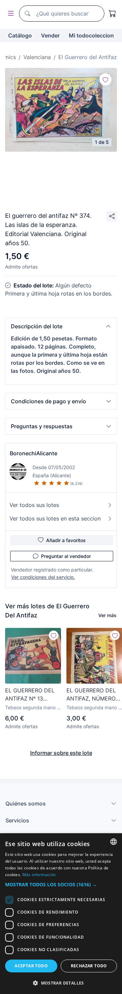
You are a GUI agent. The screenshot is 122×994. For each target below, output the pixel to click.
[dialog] (61, 913)
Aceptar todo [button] (31, 966)
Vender (50, 35)
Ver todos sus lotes (34, 505)
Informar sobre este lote (61, 752)
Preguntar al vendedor (66, 556)
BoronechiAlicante (33, 453)
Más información (39, 874)
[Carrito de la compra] (112, 13)
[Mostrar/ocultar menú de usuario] (9, 13)
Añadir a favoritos (66, 540)
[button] (61, 326)
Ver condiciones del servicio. (43, 577)
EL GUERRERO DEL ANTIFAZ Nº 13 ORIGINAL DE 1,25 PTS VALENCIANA (30, 695)
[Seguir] (105, 79)
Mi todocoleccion (91, 35)
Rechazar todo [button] (89, 966)
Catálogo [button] (20, 35)
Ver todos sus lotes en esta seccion (55, 518)
